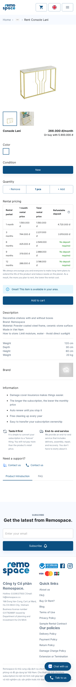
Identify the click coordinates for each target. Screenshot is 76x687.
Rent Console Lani (36, 19)
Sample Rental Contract (53, 623)
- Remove (14, 189)
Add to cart (38, 300)
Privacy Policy (47, 617)
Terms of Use (47, 612)
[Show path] (17, 19)
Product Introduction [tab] (18, 476)
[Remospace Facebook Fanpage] (62, 566)
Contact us (14, 465)
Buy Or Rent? (47, 600)
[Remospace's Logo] (9, 7)
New (38, 169)
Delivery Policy (47, 633)
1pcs (38, 189)
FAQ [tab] (40, 476)
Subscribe (35, 546)
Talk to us (60, 677)
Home (7, 19)
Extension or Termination (53, 656)
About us (44, 589)
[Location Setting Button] (54, 7)
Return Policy (47, 645)
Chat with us (61, 666)
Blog (42, 606)
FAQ (41, 595)
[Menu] (67, 7)
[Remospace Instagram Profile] (70, 566)
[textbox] (38, 488)
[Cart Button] (41, 7)
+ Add (61, 189)
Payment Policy (48, 639)
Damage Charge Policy (52, 650)
